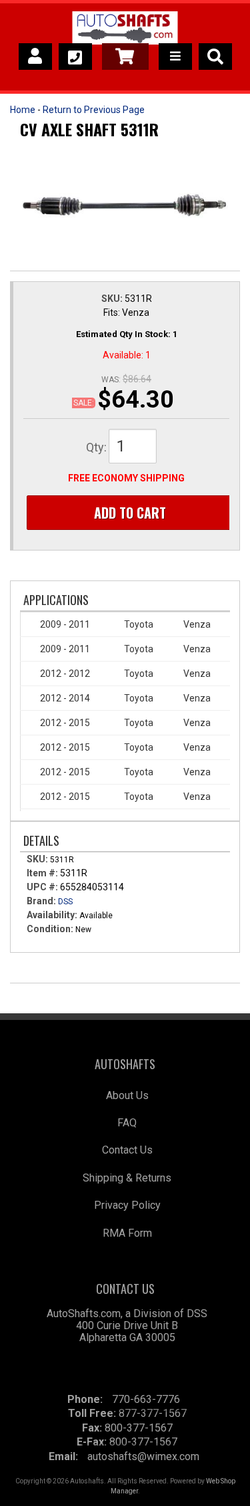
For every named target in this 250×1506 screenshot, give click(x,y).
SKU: (113, 298)
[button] (215, 56)
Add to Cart (130, 513)
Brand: (41, 901)
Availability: (52, 915)
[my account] (35, 56)
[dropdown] (175, 56)
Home (22, 109)
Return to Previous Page (94, 109)
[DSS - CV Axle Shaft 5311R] (125, 206)
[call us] (75, 56)
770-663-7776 (146, 1399)
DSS (65, 901)
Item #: (43, 873)
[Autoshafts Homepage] (125, 30)
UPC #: (43, 887)
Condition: (50, 929)
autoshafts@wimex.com (143, 1456)
